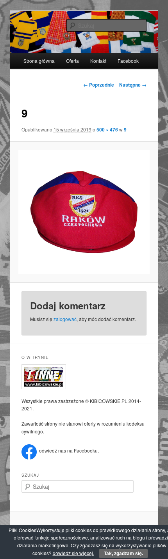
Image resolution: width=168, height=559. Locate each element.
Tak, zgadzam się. (123, 553)
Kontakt (98, 60)
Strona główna (39, 60)
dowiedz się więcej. (73, 553)
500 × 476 (107, 129)
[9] (83, 212)
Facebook (128, 60)
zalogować (65, 319)
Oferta (72, 60)
